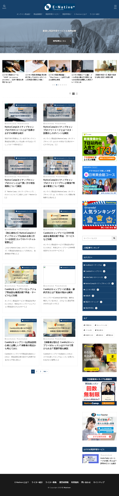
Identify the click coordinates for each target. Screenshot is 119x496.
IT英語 (88, 325)
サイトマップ (98, 482)
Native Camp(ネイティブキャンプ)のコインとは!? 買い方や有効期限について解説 (20, 183)
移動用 (89, 296)
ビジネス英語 (92, 289)
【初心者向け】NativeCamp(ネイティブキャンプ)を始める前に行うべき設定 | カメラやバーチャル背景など (20, 237)
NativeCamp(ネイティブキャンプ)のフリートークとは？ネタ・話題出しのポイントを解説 (58, 130)
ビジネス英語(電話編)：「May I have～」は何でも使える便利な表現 (35, 77)
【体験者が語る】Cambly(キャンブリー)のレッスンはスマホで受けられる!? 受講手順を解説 (58, 345)
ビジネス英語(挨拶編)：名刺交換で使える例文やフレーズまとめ (105, 77)
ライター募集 (51, 482)
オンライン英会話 (23, 14)
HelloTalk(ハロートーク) (95, 277)
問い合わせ (86, 482)
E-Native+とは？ (80, 14)
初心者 (100, 330)
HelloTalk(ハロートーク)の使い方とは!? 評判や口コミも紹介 (108, 460)
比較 (100, 335)
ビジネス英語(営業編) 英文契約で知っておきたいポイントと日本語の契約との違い (12, 77)
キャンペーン (102, 325)
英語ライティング (93, 302)
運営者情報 (64, 482)
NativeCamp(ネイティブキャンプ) (27, 105)
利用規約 (75, 482)
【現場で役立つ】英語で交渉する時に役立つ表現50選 (82, 76)
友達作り (89, 335)
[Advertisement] (99, 110)
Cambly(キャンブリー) (68, 211)
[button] (4, 68)
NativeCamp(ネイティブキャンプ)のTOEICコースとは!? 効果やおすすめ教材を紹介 (20, 130)
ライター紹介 (95, 14)
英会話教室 (38, 14)
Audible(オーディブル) (95, 265)
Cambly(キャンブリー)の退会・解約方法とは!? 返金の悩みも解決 (59, 291)
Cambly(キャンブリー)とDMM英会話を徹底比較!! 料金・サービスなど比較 (58, 236)
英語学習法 (66, 14)
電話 (110, 335)
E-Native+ (66, 487)
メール (88, 330)
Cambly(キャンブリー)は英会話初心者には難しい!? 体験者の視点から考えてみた (20, 345)
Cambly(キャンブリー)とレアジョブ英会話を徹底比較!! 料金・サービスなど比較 (20, 292)
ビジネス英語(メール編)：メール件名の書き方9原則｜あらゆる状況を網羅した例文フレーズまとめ (59, 78)
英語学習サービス (52, 14)
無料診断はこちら (59, 41)
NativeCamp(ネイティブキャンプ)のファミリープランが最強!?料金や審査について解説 (59, 183)
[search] (114, 238)
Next (45, 371)
